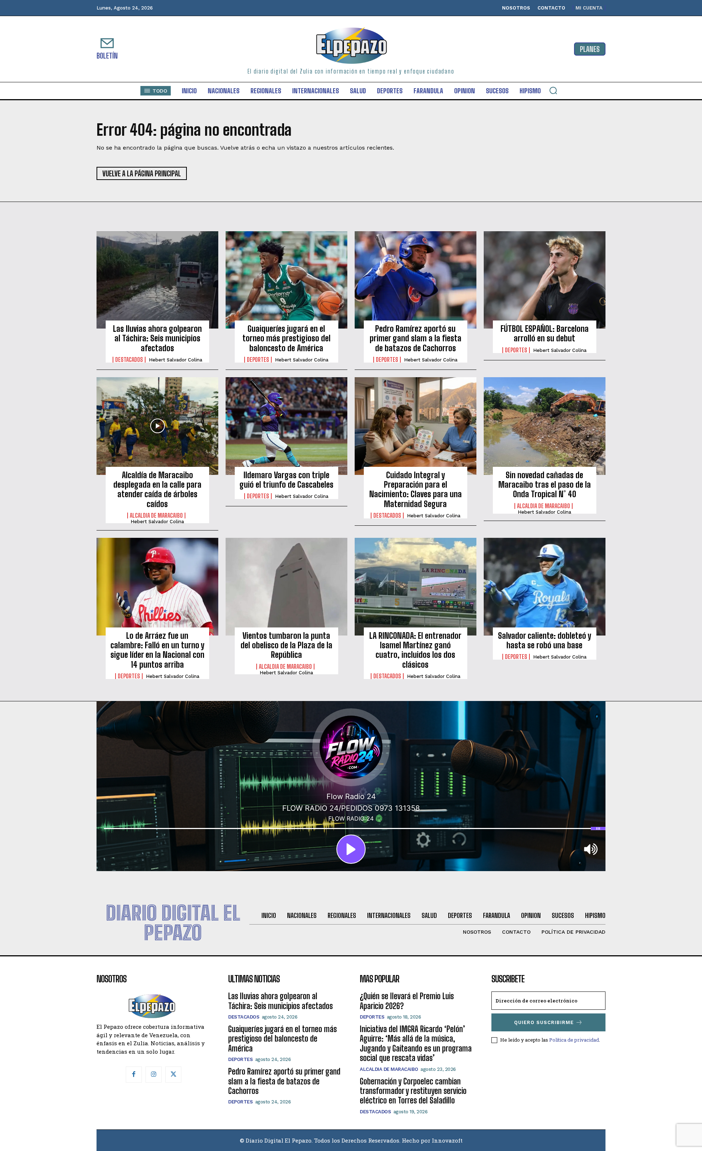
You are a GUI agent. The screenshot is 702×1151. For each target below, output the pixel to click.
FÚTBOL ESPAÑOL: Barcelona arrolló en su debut (545, 333)
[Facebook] (134, 1074)
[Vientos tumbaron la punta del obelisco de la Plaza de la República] (286, 586)
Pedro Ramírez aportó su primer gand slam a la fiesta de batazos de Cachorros (415, 338)
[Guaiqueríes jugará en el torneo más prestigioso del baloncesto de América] (286, 280)
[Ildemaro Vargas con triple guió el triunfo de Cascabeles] (286, 426)
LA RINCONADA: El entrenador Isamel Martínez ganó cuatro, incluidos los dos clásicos (415, 650)
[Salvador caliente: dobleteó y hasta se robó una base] (544, 586)
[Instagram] (154, 1074)
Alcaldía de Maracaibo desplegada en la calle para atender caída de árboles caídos (157, 489)
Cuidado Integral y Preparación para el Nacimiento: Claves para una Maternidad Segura (415, 489)
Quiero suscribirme (544, 1022)
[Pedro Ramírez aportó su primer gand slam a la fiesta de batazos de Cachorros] (415, 280)
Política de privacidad (574, 1039)
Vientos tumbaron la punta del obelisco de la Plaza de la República (286, 645)
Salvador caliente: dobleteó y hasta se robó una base (544, 640)
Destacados (129, 360)
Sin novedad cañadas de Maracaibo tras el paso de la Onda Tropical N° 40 (544, 484)
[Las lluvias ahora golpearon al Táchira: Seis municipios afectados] (157, 280)
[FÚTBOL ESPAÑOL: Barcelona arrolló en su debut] (544, 280)
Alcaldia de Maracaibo (156, 515)
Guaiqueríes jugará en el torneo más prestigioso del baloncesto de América (286, 338)
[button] (553, 90)
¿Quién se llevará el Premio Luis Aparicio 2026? (407, 1001)
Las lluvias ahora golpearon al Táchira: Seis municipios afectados (157, 338)
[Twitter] (173, 1074)
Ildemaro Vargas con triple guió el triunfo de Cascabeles (286, 480)
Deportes (258, 360)
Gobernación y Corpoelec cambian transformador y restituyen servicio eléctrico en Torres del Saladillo (413, 1091)
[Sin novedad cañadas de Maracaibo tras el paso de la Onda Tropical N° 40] (544, 426)
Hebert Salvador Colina (175, 360)
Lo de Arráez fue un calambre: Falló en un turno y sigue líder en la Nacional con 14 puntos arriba (157, 650)
